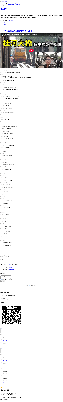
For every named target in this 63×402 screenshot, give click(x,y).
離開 (7, 399)
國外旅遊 (10, 267)
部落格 (4, 24)
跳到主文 (2, 12)
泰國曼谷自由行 (11, 269)
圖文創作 (11, 20)
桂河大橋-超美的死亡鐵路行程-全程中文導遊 (17, 31)
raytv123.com (3, 382)
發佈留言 (2, 281)
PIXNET (22, 384)
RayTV (3, 9)
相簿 (4, 23)
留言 (11, 264)
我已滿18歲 (3, 399)
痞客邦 (8, 264)
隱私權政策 (38, 384)
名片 (4, 25)
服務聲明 (43, 384)
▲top (1, 271)
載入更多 (2, 273)
